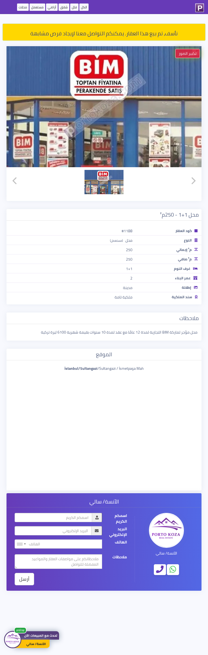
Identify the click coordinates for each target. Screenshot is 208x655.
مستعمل (37, 7)
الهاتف (121, 542)
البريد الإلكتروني (118, 532)
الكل (84, 7)
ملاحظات (119, 557)
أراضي (52, 7)
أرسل (24, 579)
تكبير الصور (187, 53)
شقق (64, 7)
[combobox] (21, 544)
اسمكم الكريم (121, 518)
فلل (74, 7)
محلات (23, 7)
